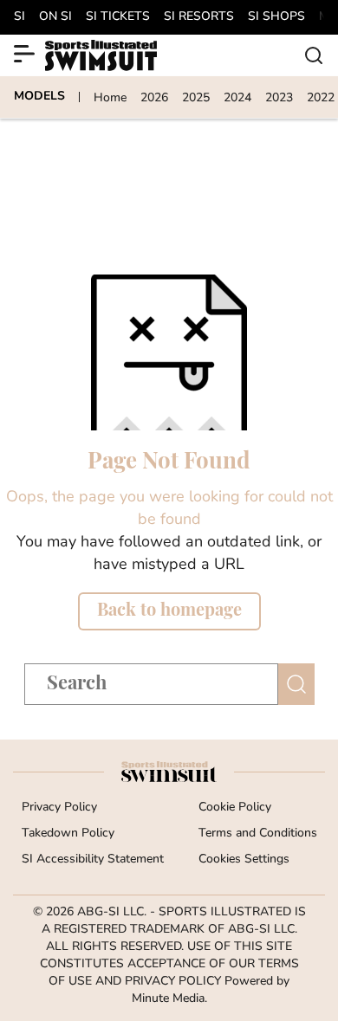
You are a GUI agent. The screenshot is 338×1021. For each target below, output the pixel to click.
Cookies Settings (243, 859)
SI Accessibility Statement (93, 859)
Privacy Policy (59, 807)
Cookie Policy (234, 807)
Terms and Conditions (257, 833)
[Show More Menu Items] (24, 53)
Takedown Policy (68, 833)
